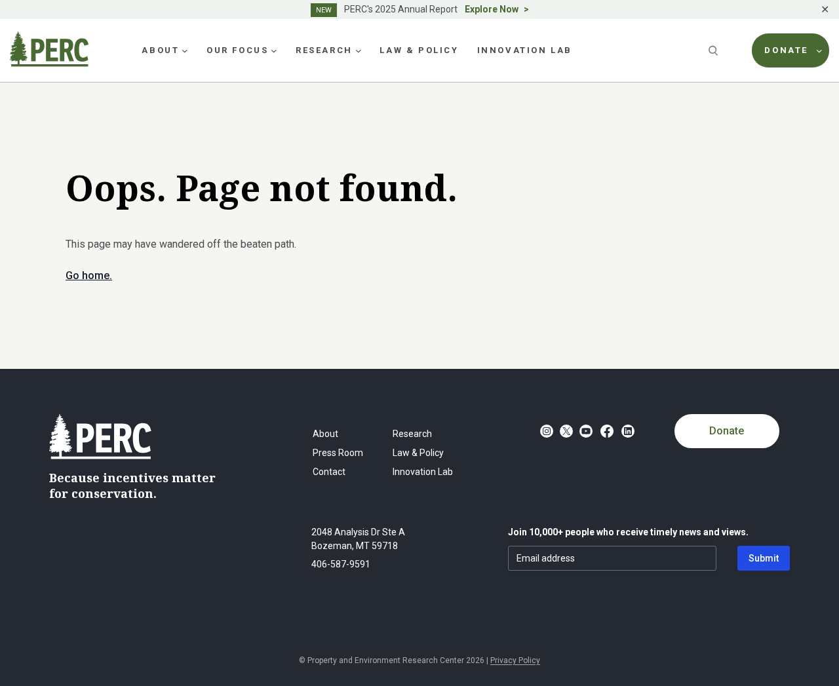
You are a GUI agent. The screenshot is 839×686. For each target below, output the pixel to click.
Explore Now (491, 9)
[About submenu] (185, 50)
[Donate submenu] (819, 50)
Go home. (89, 275)
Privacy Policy (515, 660)
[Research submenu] (358, 50)
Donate (726, 431)
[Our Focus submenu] (274, 50)
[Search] (714, 50)
